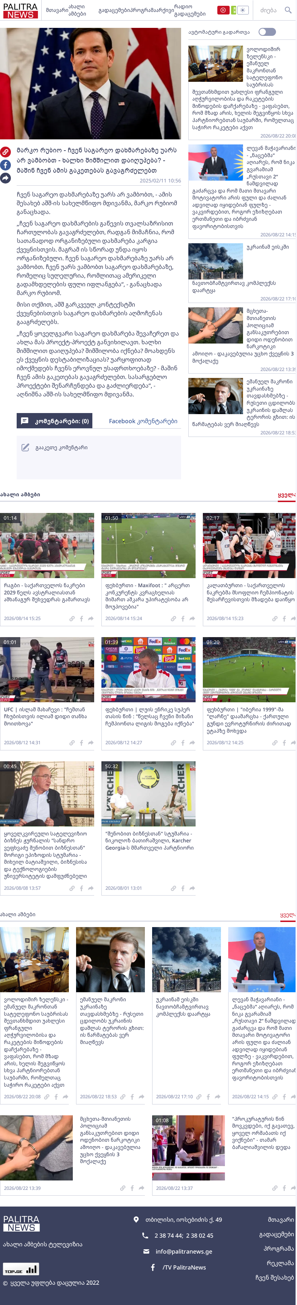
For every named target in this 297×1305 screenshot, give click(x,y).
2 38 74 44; (169, 1235)
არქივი (165, 10)
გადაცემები (114, 10)
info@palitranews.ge (184, 1251)
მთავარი (57, 10)
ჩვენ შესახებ (274, 1277)
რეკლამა (280, 1263)
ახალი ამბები (77, 10)
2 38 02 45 (199, 1235)
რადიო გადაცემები (190, 10)
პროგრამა (143, 10)
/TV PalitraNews (184, 1267)
